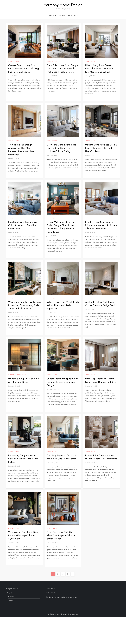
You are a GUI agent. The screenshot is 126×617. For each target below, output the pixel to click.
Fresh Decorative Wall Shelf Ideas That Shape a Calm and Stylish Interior (61, 535)
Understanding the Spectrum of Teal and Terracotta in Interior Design (62, 382)
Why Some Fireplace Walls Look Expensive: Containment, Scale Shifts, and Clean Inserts (24, 305)
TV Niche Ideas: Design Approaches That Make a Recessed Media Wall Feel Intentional (21, 149)
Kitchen (11, 375)
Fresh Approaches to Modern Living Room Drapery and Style (100, 380)
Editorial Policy (51, 593)
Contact (10, 600)
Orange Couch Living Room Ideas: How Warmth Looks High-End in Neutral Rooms (24, 69)
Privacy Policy (50, 589)
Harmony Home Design (63, 5)
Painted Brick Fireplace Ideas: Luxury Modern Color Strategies (101, 457)
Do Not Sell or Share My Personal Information (61, 597)
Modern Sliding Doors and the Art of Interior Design (23, 380)
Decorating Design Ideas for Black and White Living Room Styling (23, 459)
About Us (72, 16)
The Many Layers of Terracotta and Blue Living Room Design (61, 457)
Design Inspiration (56, 16)
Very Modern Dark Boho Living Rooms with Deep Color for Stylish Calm (23, 535)
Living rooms (13, 61)
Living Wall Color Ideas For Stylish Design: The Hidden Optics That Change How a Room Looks (60, 227)
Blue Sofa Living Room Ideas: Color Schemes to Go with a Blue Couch (23, 225)
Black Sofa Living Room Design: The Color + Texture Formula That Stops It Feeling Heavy (63, 69)
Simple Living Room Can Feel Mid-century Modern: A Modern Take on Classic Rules (101, 225)
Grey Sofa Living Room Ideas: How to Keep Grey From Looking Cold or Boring (62, 148)
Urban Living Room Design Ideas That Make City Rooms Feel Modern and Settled (99, 69)
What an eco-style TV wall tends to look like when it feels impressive (63, 305)
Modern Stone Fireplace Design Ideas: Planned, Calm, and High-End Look (101, 148)
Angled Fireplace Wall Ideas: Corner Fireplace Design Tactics (101, 303)
